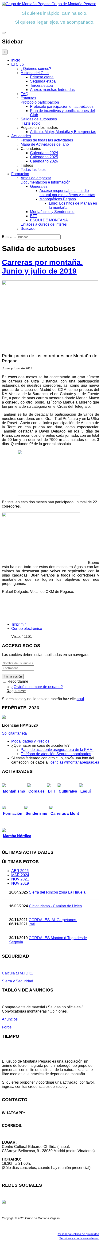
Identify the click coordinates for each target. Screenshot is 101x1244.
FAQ (24, 94)
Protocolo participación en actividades (61, 106)
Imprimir (19, 624)
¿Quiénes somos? (36, 69)
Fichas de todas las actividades (47, 140)
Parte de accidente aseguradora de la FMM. (57, 750)
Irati (32, 924)
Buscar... (9, 237)
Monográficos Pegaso (57, 199)
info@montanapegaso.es (23, 1130)
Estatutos (28, 98)
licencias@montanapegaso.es (74, 762)
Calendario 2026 (44, 161)
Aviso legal (65, 1234)
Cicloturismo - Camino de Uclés (55, 906)
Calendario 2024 (44, 153)
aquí (80, 699)
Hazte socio (30, 123)
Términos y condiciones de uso (79, 1238)
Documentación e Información (45, 182)
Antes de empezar (36, 178)
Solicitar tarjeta (14, 733)
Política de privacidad (85, 1234)
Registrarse (16, 691)
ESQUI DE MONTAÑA (49, 220)
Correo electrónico (26, 629)
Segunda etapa (43, 81)
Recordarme (17, 681)
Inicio (15, 60)
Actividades (21, 136)
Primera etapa (42, 77)
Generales (38, 186)
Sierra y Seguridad (17, 981)
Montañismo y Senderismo (52, 212)
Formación (20, 174)
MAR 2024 (20, 875)
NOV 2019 (20, 883)
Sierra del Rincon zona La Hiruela (57, 892)
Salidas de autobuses (39, 119)
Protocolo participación (40, 102)
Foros (7, 1027)
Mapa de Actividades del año (45, 144)
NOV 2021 (20, 879)
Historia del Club (35, 73)
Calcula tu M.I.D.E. (17, 973)
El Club (17, 64)
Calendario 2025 (44, 157)
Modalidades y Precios (30, 741)
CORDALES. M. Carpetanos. (53, 920)
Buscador (29, 229)
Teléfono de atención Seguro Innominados (56, 754)
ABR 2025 (20, 871)
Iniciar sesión (13, 676)
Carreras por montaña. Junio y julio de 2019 (42, 266)
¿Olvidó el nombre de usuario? (37, 687)
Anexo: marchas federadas (52, 90)
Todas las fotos (33, 170)
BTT (33, 216)
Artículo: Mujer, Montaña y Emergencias (63, 132)
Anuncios (10, 1019)
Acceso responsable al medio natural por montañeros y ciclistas (67, 193)
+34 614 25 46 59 (16, 1117)
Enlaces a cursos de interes (44, 224)
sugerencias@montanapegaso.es (30, 1134)
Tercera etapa (41, 85)
